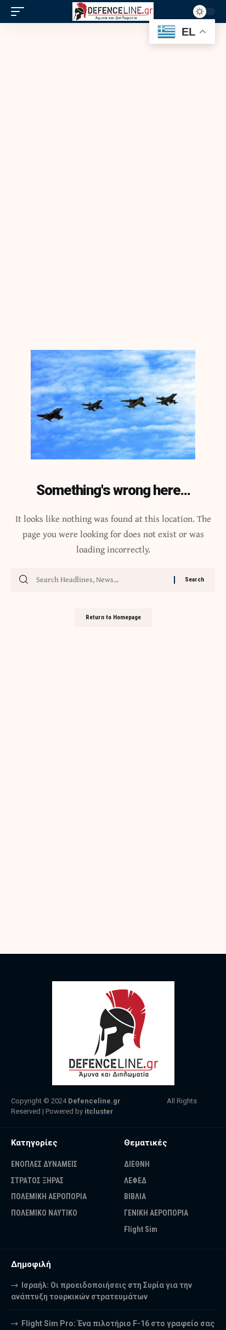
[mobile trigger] (20, 11)
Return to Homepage (113, 617)
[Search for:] (101, 580)
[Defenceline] (113, 11)
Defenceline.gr (94, 1101)
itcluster (99, 1111)
